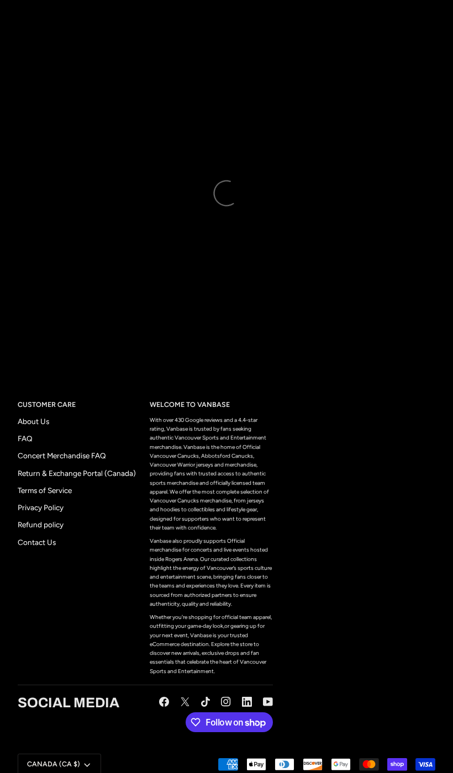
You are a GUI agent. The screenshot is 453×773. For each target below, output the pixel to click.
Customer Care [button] (47, 404)
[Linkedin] (247, 702)
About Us (33, 421)
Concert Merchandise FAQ (62, 455)
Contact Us (37, 542)
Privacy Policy (41, 507)
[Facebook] (164, 702)
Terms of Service (45, 490)
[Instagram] (226, 702)
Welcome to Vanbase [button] (190, 404)
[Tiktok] (205, 702)
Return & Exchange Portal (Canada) (77, 473)
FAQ (25, 438)
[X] (185, 702)
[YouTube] (268, 702)
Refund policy (41, 524)
